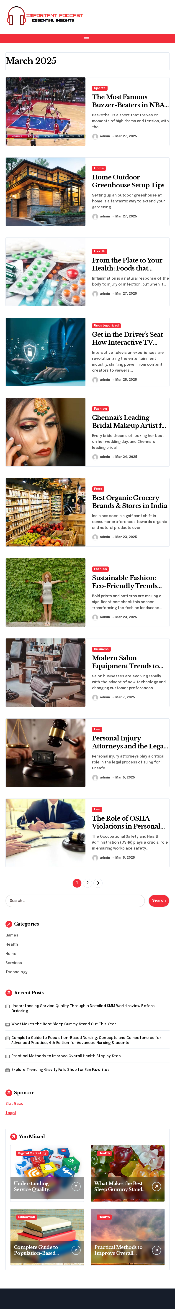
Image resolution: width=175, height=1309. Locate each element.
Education (26, 1217)
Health (99, 251)
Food (98, 488)
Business (101, 649)
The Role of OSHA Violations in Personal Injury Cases (126, 826)
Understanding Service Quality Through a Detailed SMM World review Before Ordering (83, 1008)
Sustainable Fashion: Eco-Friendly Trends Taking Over (124, 586)
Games (11, 935)
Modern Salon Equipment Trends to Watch (125, 666)
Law (97, 729)
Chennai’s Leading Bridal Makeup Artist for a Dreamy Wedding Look (130, 429)
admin (105, 136)
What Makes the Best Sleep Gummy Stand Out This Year (63, 1024)
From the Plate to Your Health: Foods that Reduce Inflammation (127, 268)
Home (99, 168)
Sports (100, 88)
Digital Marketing (32, 1153)
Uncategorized (106, 325)
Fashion (100, 408)
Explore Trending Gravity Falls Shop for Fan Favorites (60, 1070)
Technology (16, 972)
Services (13, 963)
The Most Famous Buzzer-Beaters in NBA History (128, 105)
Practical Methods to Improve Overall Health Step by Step (66, 1056)
